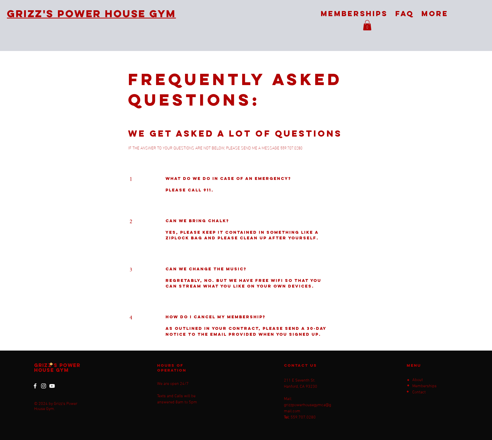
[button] (367, 25)
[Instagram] (43, 386)
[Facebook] (35, 386)
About (417, 380)
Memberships (424, 386)
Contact (419, 392)
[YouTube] (52, 386)
